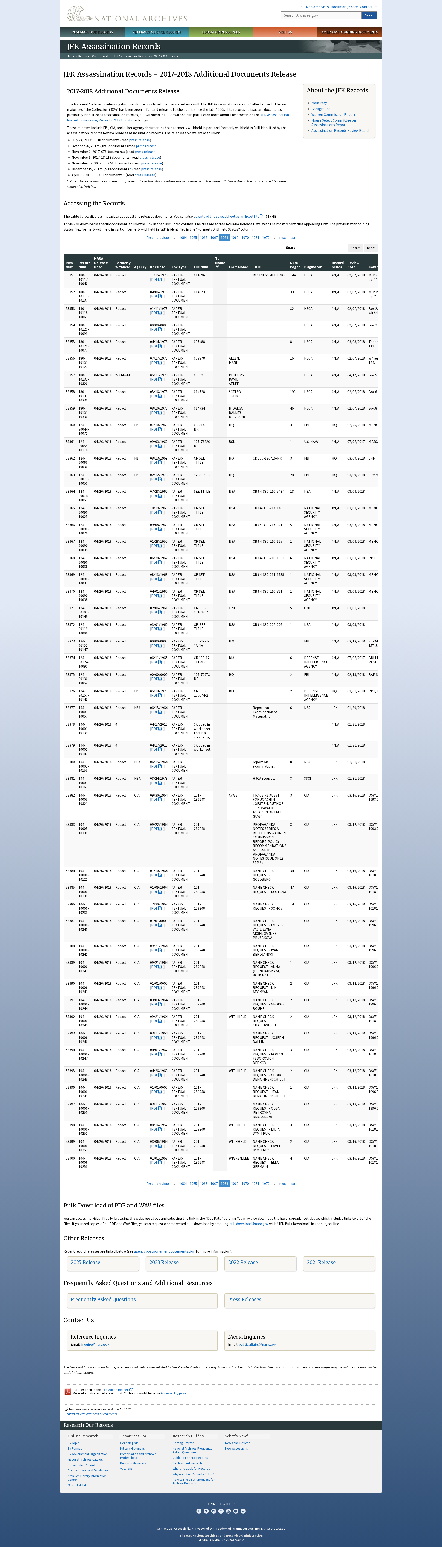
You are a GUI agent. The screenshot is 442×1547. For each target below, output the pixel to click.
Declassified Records (187, 1463)
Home (71, 56)
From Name (238, 266)
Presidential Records (82, 1465)
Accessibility (183, 1528)
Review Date (353, 264)
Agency (140, 266)
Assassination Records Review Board (340, 130)
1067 (214, 237)
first (149, 237)
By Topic (73, 1443)
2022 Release (243, 1262)
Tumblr (221, 1511)
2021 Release (321, 1262)
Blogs (235, 1511)
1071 (255, 237)
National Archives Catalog (85, 1459)
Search (369, 15)
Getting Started (183, 1443)
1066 (203, 237)
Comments (378, 266)
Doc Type (179, 266)
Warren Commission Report (333, 114)
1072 (266, 237)
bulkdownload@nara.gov (248, 1223)
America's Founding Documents (350, 31)
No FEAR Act (263, 1528)
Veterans (126, 1468)
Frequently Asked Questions (103, 1299)
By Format (75, 1448)
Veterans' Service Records (157, 31)
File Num (201, 266)
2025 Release (85, 1262)
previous (163, 237)
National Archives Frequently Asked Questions (192, 1450)
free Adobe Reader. (115, 1390)
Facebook (199, 1511)
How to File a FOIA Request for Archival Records (194, 1481)
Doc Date (157, 266)
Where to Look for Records (191, 1468)
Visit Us (285, 31)
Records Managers (133, 1463)
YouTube (228, 1511)
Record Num (84, 264)
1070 (245, 237)
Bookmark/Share (344, 6)
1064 (183, 237)
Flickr (243, 1511)
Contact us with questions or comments (91, 1414)
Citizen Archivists (315, 6)
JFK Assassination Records (131, 56)
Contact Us (368, 6)
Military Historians (132, 1448)
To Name (220, 260)
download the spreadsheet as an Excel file (226, 216)
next (282, 237)
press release (139, 140)
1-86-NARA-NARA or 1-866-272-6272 (221, 1540)
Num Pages (295, 264)
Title (257, 266)
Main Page (319, 102)
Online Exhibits (78, 1485)
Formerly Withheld (123, 264)
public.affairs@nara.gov (257, 1344)
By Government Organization (88, 1454)
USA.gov (279, 1528)
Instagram (213, 1511)
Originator (313, 266)
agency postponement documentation (164, 1251)
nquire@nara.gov (95, 1344)
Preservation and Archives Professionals (138, 1456)
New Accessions (236, 1448)
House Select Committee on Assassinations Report (333, 122)
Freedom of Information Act (234, 1528)
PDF (154, 279)
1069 (234, 237)
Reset (371, 248)
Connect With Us (221, 1504)
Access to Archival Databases (88, 1470)
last (292, 237)
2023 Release (164, 1262)
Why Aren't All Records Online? (194, 1474)
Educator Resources (221, 31)
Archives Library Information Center (87, 1478)
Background (320, 108)
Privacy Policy (203, 1528)
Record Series (338, 264)
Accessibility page (173, 1393)
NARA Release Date (101, 262)
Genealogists (129, 1443)
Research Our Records (92, 31)
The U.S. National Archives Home (127, 13)
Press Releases (244, 1299)
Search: (292, 247)
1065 (193, 237)
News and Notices (237, 1443)
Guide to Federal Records (190, 1458)
